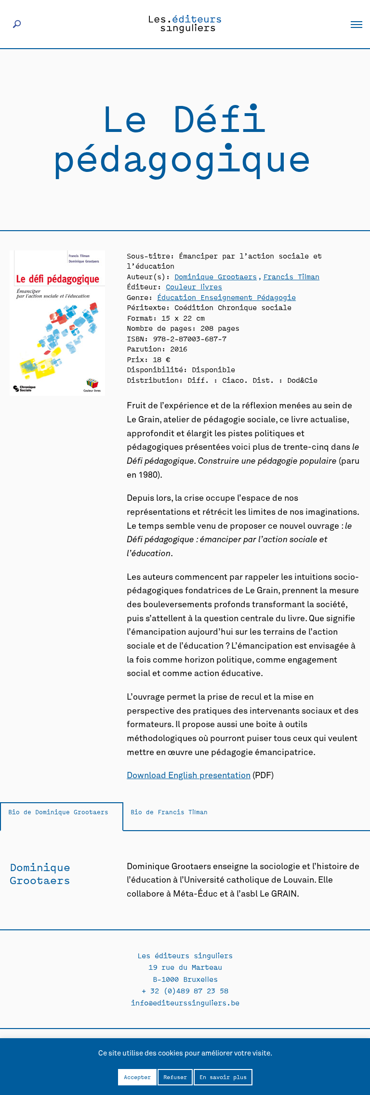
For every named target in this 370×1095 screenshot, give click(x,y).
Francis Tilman (291, 276)
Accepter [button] (137, 1076)
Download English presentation (189, 775)
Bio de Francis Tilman (169, 811)
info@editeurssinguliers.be (185, 1002)
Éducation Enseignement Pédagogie (226, 296)
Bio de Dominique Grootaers (58, 811)
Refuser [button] (175, 1076)
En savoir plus (223, 1076)
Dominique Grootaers (215, 276)
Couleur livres (194, 286)
